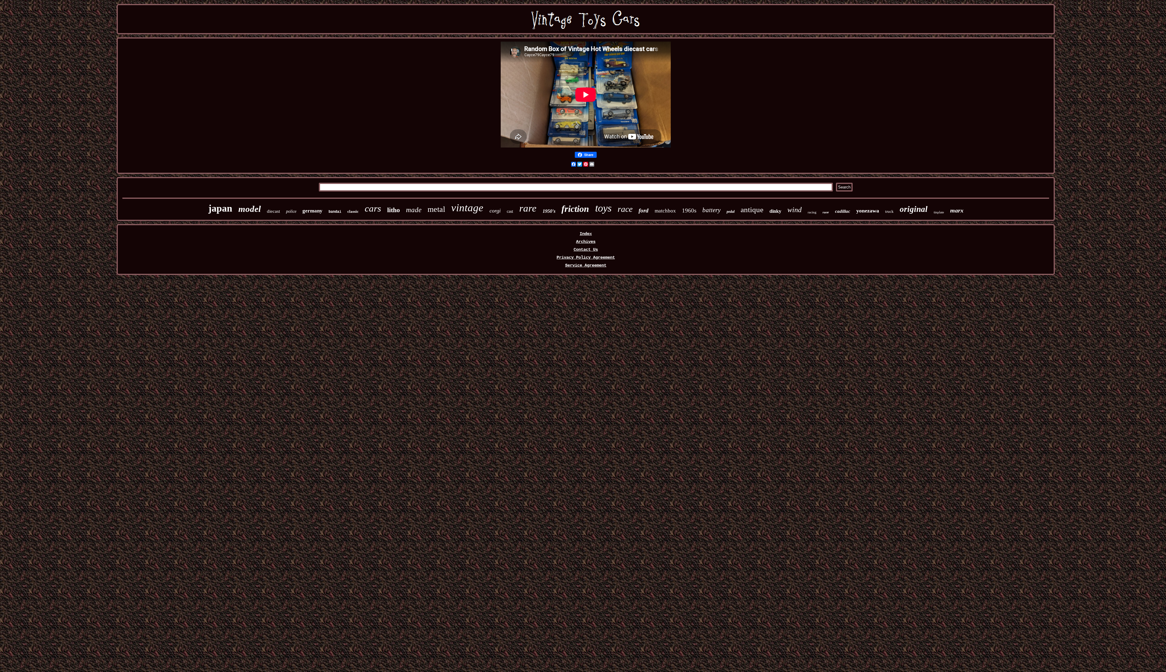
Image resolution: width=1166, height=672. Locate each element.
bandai (335, 212)
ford (644, 210)
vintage (467, 208)
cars (373, 208)
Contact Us (586, 249)
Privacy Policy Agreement (586, 257)
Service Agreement (585, 265)
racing (812, 212)
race (625, 209)
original (914, 209)
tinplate (939, 212)
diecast (273, 211)
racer (826, 212)
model (249, 209)
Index (586, 233)
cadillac (842, 211)
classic (353, 211)
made (413, 210)
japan (220, 208)
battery (711, 210)
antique (752, 209)
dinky (775, 211)
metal (436, 209)
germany (312, 211)
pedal (731, 211)
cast (510, 211)
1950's (549, 211)
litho (393, 210)
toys (603, 208)
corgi (495, 211)
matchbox (665, 211)
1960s (689, 210)
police (291, 211)
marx (956, 210)
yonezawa (867, 211)
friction (575, 209)
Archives (585, 241)
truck (889, 211)
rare (528, 208)
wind (794, 210)
